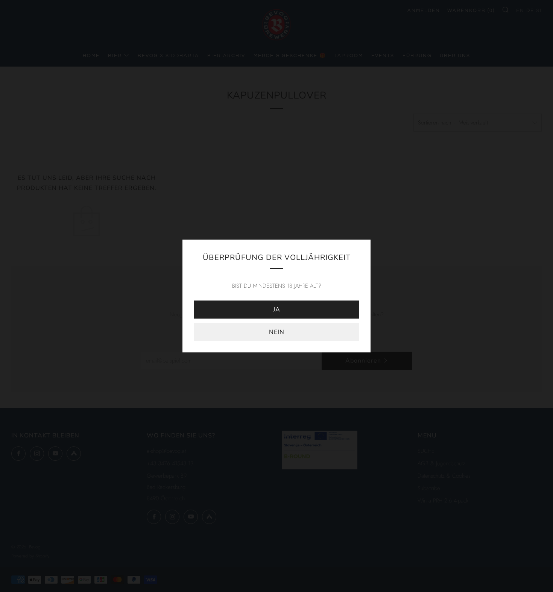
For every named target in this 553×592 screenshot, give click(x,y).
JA (276, 309)
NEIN (276, 332)
